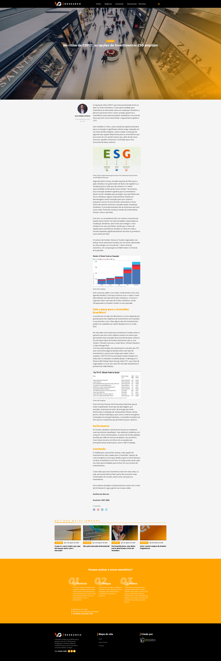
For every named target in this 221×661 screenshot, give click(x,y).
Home (98, 4)
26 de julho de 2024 (157, 542)
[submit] (158, 4)
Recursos (142, 4)
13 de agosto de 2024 (72, 542)
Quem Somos (103, 642)
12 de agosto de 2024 (100, 542)
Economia (119, 4)
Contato (101, 646)
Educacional (132, 4)
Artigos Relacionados (78, 520)
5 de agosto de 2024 (128, 542)
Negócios (108, 4)
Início (100, 639)
